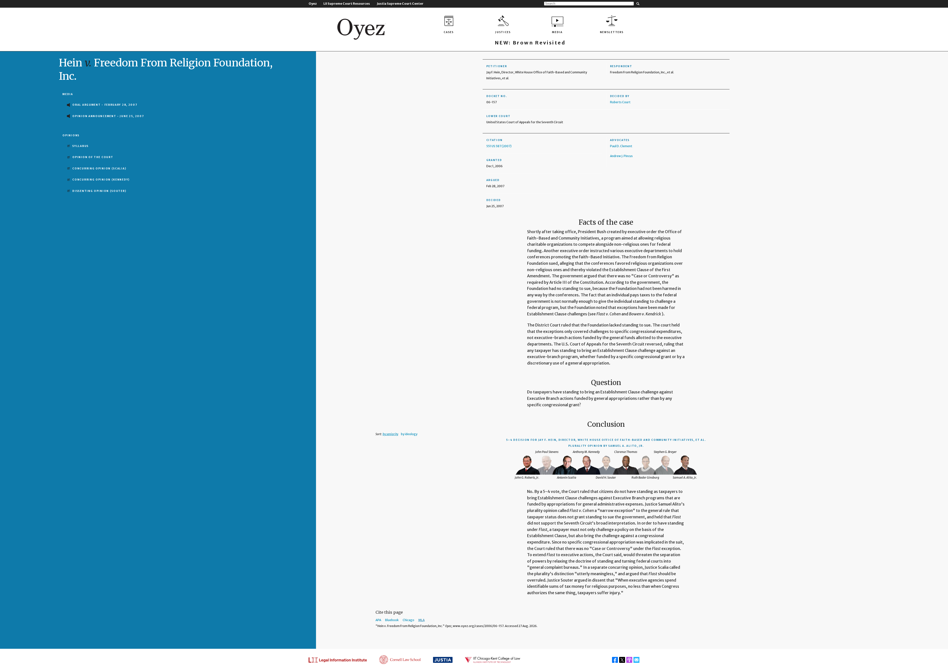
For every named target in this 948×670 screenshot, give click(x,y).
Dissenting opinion (99, 191)
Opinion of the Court (92, 157)
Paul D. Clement (621, 146)
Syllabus (80, 146)
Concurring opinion (99, 168)
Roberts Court (620, 102)
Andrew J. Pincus (621, 156)
